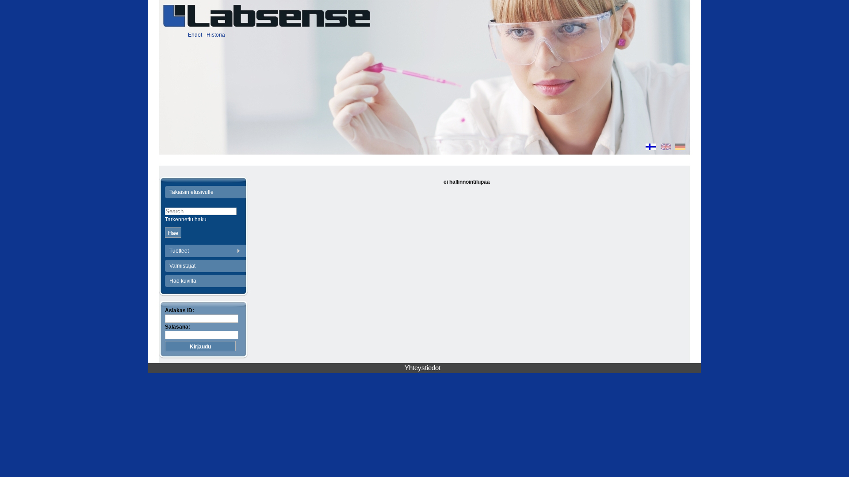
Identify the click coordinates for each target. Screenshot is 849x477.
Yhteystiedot (422, 367)
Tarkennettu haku (186, 219)
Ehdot (195, 35)
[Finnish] (651, 147)
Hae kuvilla (182, 281)
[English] (666, 147)
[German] (680, 147)
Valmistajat (182, 266)
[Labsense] (266, 16)
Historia (216, 35)
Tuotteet (179, 251)
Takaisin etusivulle (191, 192)
